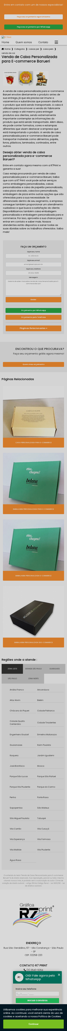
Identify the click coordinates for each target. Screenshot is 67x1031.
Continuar (34, 1024)
